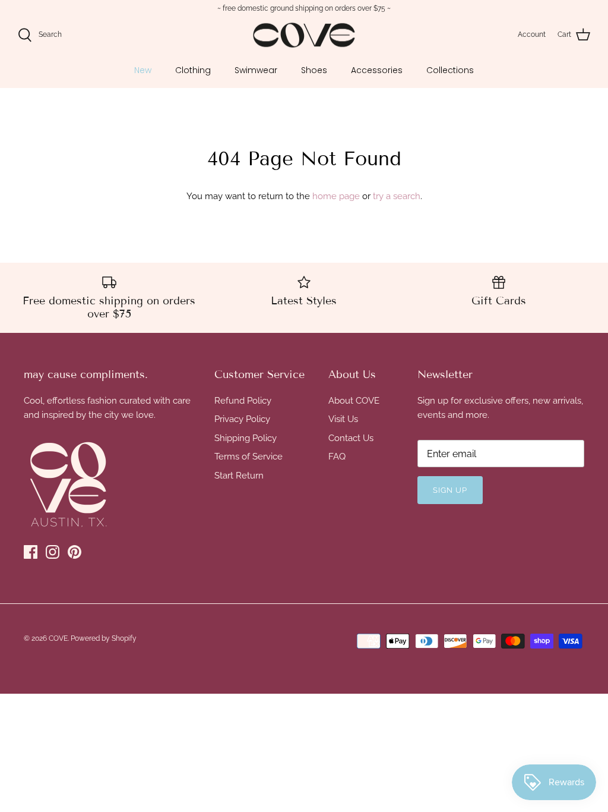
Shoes (314, 70)
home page (336, 196)
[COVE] (304, 35)
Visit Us (343, 419)
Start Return (239, 475)
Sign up (450, 490)
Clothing (193, 70)
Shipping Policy (245, 438)
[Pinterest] (74, 552)
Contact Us (350, 438)
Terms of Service (248, 456)
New (142, 70)
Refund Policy (242, 400)
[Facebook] (30, 552)
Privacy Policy (242, 419)
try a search (396, 196)
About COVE (353, 400)
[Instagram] (52, 552)
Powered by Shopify (104, 638)
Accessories (377, 70)
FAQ (337, 456)
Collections (450, 70)
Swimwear (256, 70)
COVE (58, 638)
